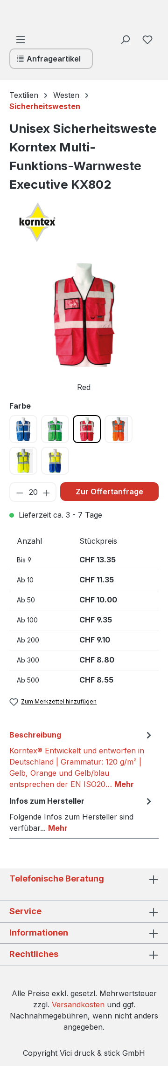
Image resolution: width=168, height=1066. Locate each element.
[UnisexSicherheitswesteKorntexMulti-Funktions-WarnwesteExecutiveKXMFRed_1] (84, 314)
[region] (84, 327)
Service (25, 911)
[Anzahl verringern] (19, 492)
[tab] (81, 759)
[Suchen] (125, 39)
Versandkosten (78, 1004)
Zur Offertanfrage (109, 491)
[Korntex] (56, 222)
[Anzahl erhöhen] (47, 492)
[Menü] (20, 39)
